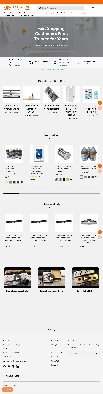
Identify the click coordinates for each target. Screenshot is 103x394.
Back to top (51, 330)
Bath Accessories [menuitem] (40, 13)
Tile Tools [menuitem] (23, 15)
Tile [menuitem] (32, 15)
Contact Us (55, 365)
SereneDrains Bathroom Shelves (31, 108)
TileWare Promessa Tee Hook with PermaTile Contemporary (64, 168)
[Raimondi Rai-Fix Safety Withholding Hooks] (71, 94)
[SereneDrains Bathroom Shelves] (31, 94)
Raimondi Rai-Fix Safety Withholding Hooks (71, 110)
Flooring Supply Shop (12, 385)
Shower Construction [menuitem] (59, 13)
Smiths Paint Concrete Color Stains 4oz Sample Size (13, 168)
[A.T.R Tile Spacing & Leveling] (91, 94)
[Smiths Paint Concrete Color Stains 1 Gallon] (89, 154)
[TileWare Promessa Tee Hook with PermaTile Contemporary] (64, 154)
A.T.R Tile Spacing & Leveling (91, 108)
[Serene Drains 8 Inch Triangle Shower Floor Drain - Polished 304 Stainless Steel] (89, 223)
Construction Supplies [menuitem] (80, 13)
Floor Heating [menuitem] (24, 13)
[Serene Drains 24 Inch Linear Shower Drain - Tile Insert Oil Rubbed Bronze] (64, 223)
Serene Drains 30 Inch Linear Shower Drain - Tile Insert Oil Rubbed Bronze (13, 239)
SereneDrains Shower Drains (11, 107)
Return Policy (55, 361)
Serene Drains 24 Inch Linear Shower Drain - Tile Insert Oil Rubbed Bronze (63, 239)
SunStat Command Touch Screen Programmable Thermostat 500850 (37, 170)
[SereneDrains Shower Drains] (11, 94)
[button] (98, 8)
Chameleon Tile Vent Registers (51, 107)
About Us (54, 349)
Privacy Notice (56, 345)
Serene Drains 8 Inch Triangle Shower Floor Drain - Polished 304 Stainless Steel (88, 239)
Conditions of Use (57, 353)
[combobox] (61, 8)
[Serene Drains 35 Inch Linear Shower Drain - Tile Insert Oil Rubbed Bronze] (39, 223)
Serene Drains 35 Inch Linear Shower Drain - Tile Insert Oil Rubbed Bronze (38, 239)
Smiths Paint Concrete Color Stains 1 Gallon (88, 167)
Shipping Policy (56, 357)
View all (51, 138)
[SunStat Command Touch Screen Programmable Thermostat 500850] (39, 154)
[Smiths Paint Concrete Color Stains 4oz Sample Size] (14, 154)
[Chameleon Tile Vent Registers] (51, 94)
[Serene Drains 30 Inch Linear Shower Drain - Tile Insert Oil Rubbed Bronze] (14, 223)
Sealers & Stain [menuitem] (10, 15)
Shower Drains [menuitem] (9, 13)
